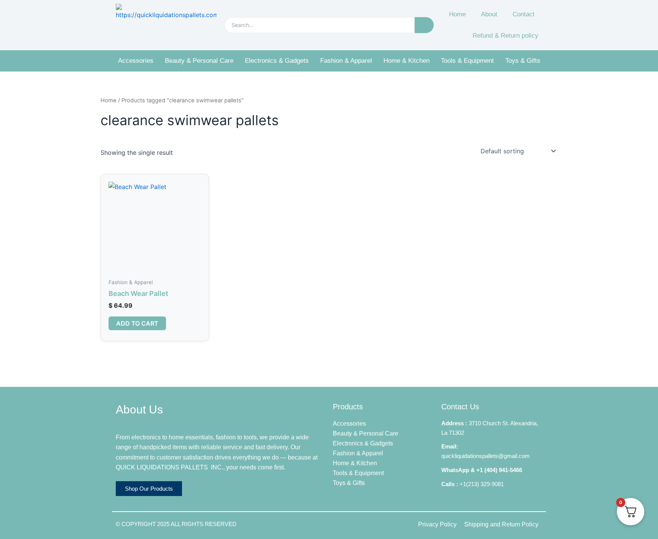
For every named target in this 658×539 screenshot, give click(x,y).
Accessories (135, 60)
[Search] (424, 25)
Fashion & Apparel (346, 60)
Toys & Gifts (522, 60)
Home (457, 14)
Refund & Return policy (505, 35)
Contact (524, 14)
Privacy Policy (437, 524)
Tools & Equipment (467, 60)
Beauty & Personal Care (199, 60)
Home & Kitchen (406, 60)
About (489, 14)
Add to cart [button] (137, 323)
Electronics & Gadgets (277, 60)
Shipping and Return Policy (501, 524)
